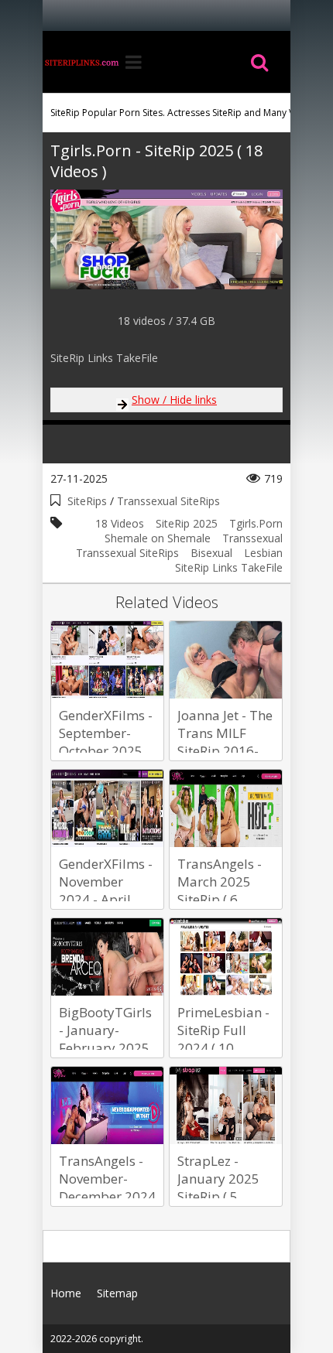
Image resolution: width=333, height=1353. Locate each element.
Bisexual (211, 552)
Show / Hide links (174, 399)
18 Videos (119, 523)
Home (81, 62)
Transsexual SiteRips (168, 501)
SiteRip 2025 (187, 523)
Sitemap (117, 1293)
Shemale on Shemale (158, 538)
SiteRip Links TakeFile (229, 567)
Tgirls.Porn (256, 523)
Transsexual (252, 538)
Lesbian (263, 552)
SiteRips (87, 501)
